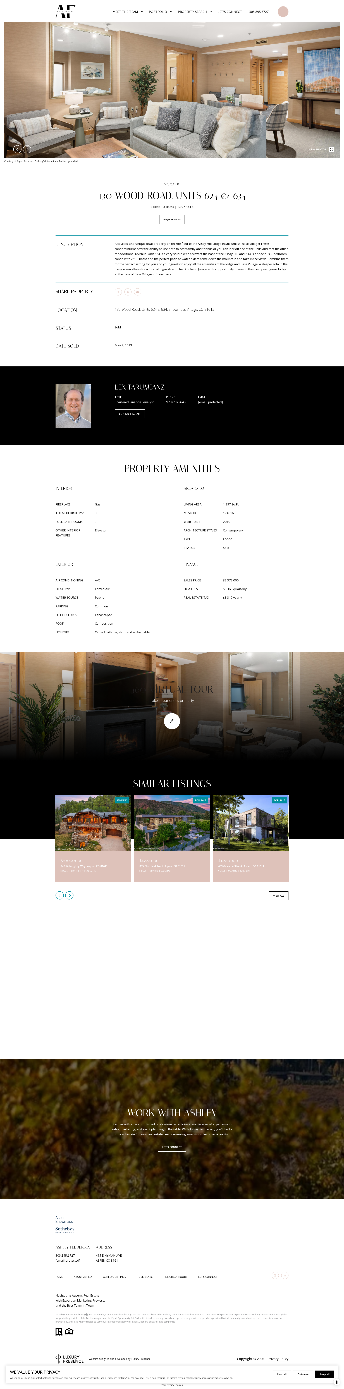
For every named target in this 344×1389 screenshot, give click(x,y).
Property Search (192, 11)
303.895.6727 (259, 11)
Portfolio (158, 11)
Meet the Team (125, 11)
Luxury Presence (140, 1359)
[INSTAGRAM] (275, 1275)
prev (17, 149)
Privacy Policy (278, 1359)
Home (59, 1276)
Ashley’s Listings (114, 1276)
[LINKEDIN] (284, 1275)
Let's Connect (208, 1276)
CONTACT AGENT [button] (130, 414)
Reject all (281, 1374)
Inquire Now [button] (172, 219)
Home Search (145, 1276)
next (27, 149)
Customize (303, 1374)
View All (278, 895)
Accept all (324, 1374)
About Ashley (83, 1276)
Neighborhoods (176, 1276)
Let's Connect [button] (172, 1147)
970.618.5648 (176, 402)
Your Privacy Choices (172, 1384)
